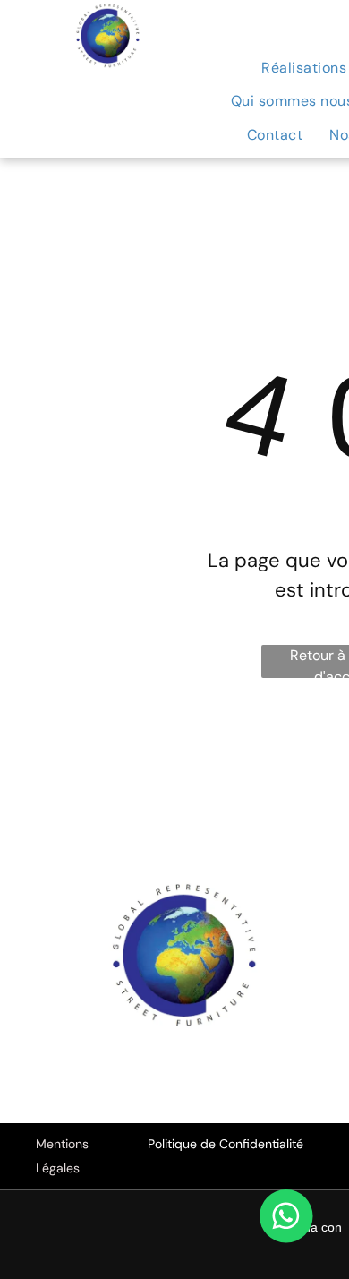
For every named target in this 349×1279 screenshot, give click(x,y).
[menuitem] (275, 134)
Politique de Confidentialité (225, 1144)
